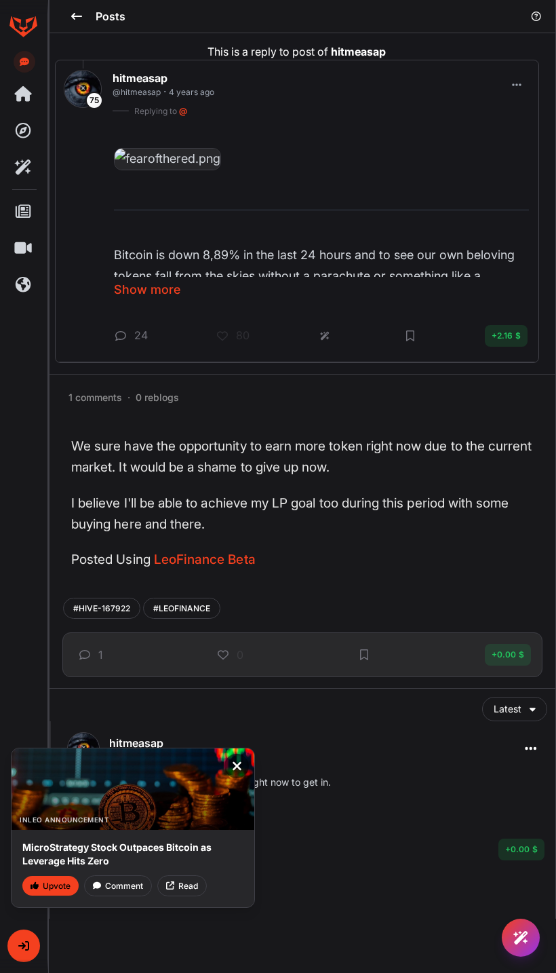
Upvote (57, 886)
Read (188, 886)
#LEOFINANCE (181, 608)
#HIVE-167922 (101, 608)
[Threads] (23, 94)
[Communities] (23, 285)
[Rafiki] (23, 167)
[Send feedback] (24, 62)
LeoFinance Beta (205, 559)
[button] (23, 946)
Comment (124, 886)
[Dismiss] (236, 766)
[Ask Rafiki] (521, 938)
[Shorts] (23, 248)
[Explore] (23, 131)
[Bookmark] (364, 655)
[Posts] (23, 211)
